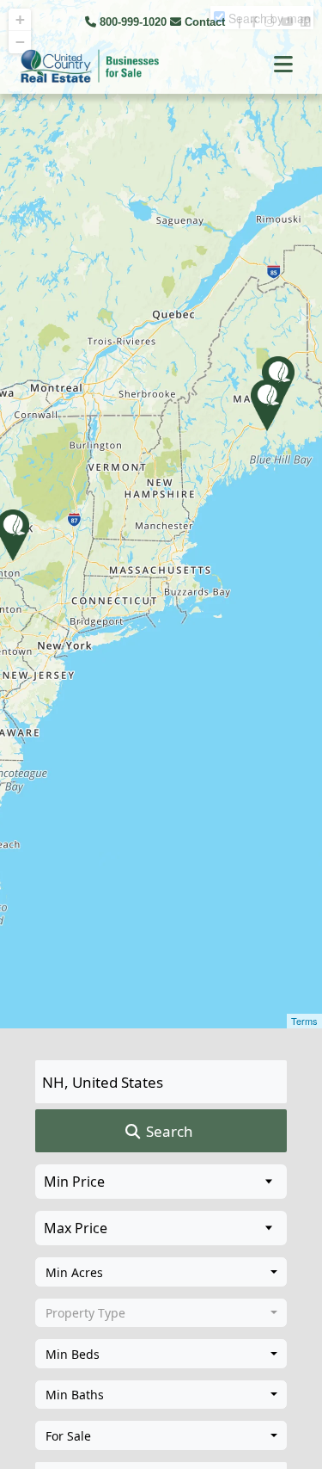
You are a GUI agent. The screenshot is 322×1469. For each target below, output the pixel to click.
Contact (204, 21)
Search (168, 1131)
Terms (304, 1021)
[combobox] (161, 1272)
